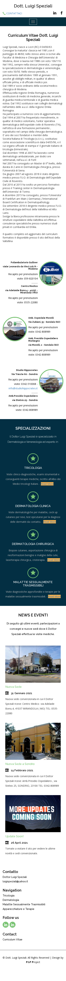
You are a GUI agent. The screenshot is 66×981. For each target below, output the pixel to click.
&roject (33, 962)
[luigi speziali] (53, 11)
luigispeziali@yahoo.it (15, 881)
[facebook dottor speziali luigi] (13, 925)
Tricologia (8, 895)
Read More (47, 483)
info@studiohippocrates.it (23, 388)
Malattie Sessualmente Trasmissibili (24, 904)
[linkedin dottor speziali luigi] (6, 925)
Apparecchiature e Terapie (18, 909)
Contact (10, 934)
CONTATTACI (14, 13)
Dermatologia (11, 900)
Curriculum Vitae (12, 939)
